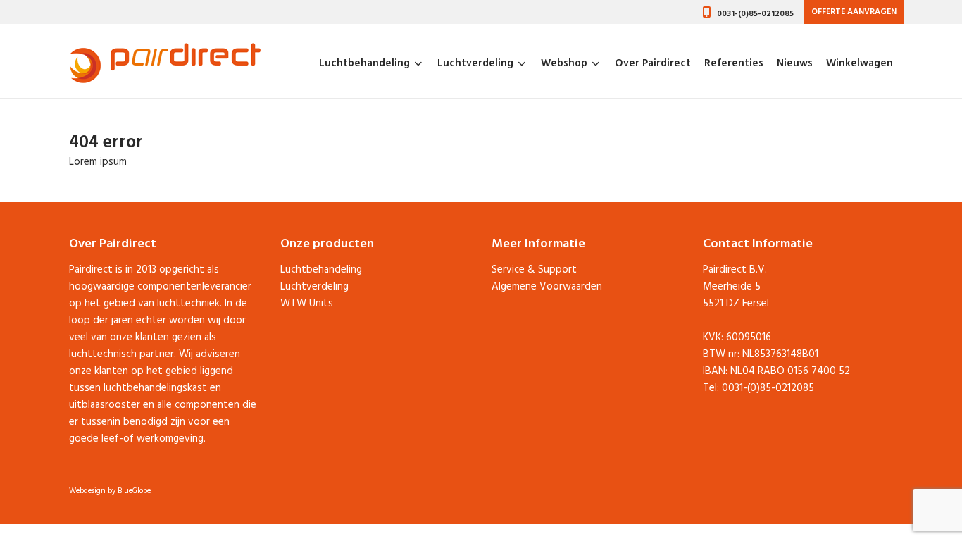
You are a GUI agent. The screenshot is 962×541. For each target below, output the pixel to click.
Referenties (733, 63)
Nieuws (795, 63)
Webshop (564, 63)
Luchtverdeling (475, 63)
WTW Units (306, 303)
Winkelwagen (859, 63)
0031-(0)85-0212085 (755, 14)
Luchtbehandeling (364, 63)
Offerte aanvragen (854, 12)
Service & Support (534, 269)
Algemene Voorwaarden (547, 286)
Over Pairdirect (653, 63)
